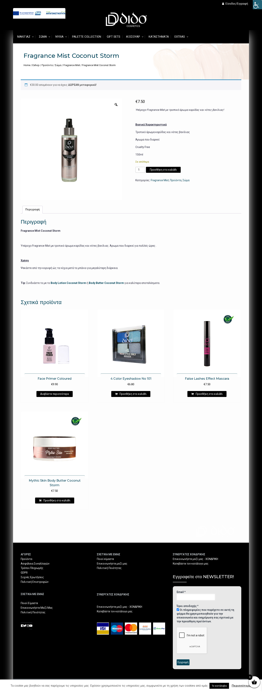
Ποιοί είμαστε (105, 559)
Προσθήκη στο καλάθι (163, 169)
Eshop (36, 65)
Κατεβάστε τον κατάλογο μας (115, 611)
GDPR (24, 572)
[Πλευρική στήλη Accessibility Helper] (257, 4)
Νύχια (59, 36)
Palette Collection (86, 36)
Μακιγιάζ (23, 36)
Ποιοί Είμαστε (29, 603)
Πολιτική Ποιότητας (33, 612)
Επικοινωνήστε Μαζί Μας (37, 607)
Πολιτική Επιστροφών (35, 581)
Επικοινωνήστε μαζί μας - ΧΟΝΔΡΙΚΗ (119, 606)
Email (181, 592)
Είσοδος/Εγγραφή (237, 3)
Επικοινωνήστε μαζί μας (112, 563)
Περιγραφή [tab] (32, 209)
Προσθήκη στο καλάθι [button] (133, 393)
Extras (180, 36)
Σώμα (43, 36)
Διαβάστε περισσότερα (54, 393)
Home (27, 65)
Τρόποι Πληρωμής (32, 568)
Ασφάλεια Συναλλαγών (35, 563)
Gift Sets (113, 36)
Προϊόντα (47, 65)
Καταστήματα (159, 36)
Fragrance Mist (71, 65)
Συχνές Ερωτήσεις (32, 577)
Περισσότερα (241, 685)
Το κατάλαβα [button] (219, 685)
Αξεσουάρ (133, 36)
